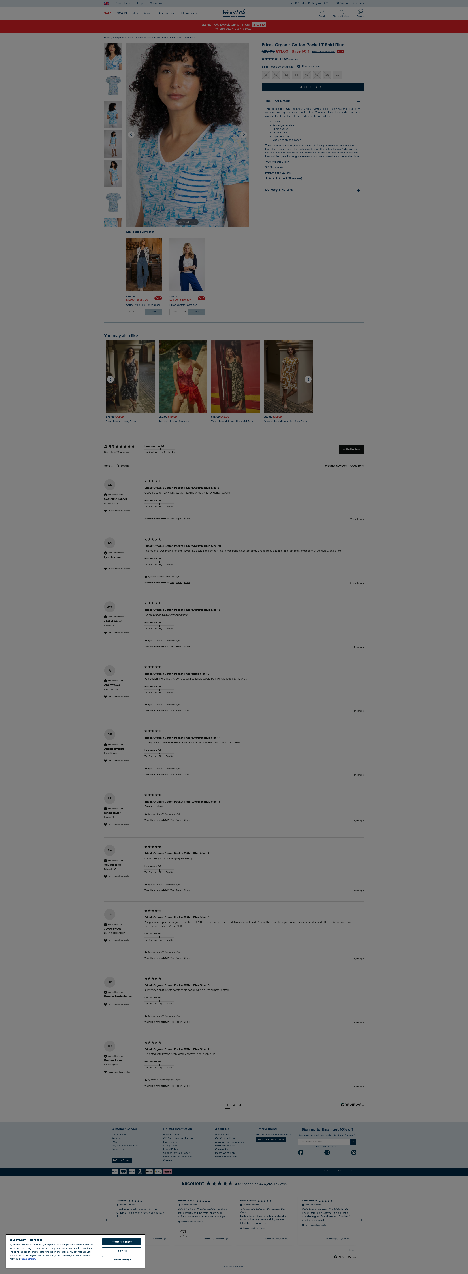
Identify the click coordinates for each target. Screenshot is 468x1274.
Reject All (122, 1250)
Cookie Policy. (28, 1259)
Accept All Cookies (122, 1241)
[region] (75, 1251)
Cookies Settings (122, 1259)
